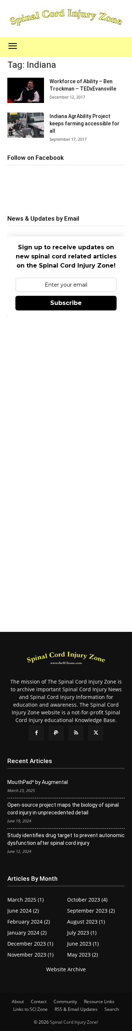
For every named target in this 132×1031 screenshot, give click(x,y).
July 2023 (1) (81, 932)
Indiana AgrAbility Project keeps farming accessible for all (85, 123)
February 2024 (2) (28, 921)
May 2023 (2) (82, 954)
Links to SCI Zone (30, 1009)
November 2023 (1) (30, 954)
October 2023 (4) (87, 899)
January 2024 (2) (27, 932)
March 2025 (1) (25, 899)
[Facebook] (36, 733)
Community (65, 1001)
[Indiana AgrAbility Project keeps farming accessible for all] (25, 125)
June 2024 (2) (23, 910)
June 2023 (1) (83, 943)
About (18, 1001)
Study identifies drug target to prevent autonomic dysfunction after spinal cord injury (66, 839)
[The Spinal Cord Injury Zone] (66, 18)
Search (111, 1009)
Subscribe (66, 302)
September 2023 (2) (91, 910)
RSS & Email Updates (76, 1009)
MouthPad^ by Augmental (37, 782)
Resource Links (99, 1001)
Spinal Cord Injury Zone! (74, 1022)
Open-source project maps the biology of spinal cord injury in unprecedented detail (63, 808)
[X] (95, 733)
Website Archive (66, 969)
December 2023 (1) (30, 943)
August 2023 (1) (86, 921)
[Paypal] (56, 733)
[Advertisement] (66, 397)
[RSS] (76, 733)
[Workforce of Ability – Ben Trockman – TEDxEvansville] (25, 90)
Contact (39, 1001)
